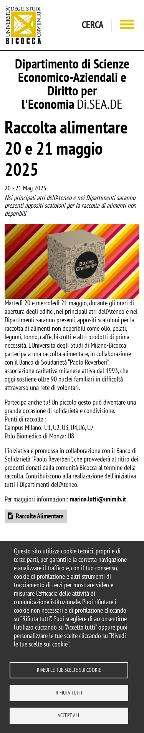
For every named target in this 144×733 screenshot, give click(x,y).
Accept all (69, 715)
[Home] (23, 25)
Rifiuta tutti (69, 692)
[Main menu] (127, 25)
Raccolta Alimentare (40, 515)
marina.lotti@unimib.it (98, 499)
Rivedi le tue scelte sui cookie (69, 669)
